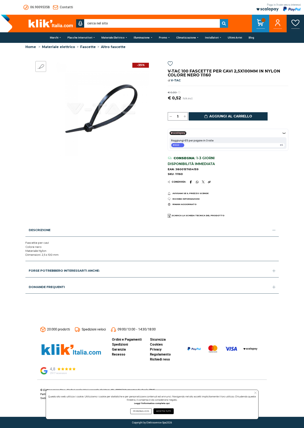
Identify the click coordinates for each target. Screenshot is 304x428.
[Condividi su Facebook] (190, 182)
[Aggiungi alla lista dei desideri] (170, 64)
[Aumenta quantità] (185, 116)
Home (30, 47)
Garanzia (119, 349)
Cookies (156, 344)
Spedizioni (120, 344)
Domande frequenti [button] (47, 287)
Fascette (88, 47)
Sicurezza (158, 339)
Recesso (118, 354)
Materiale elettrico (58, 47)
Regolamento (160, 354)
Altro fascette (113, 47)
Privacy (156, 349)
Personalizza (141, 411)
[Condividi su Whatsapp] (197, 182)
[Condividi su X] (203, 182)
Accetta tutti (163, 411)
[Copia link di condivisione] (209, 182)
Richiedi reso (160, 359)
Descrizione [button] (39, 230)
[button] (80, 23)
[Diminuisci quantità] (171, 116)
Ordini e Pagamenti (127, 339)
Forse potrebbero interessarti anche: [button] (64, 270)
